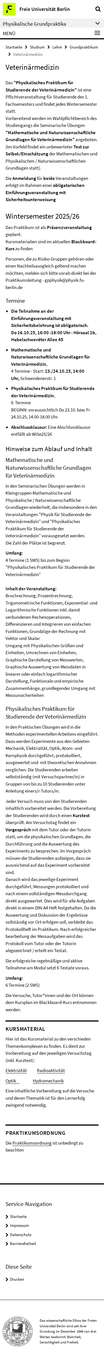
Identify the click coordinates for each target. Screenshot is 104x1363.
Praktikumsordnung (32, 1143)
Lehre (57, 47)
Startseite (14, 47)
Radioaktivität (51, 1070)
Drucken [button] (17, 1279)
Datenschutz (20, 1234)
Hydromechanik (48, 1081)
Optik (12, 1081)
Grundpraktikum (84, 47)
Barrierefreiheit (23, 1243)
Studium (37, 47)
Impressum (19, 1225)
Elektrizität (16, 1070)
